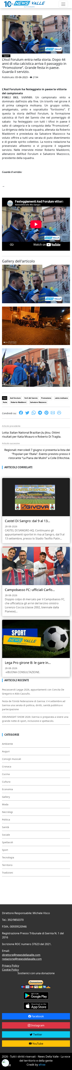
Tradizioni (7, 872)
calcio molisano (61, 398)
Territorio (7, 865)
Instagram (37, 1025)
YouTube (37, 1043)
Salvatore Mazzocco (38, 402)
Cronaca (6, 766)
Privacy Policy (10, 965)
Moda (5, 804)
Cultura (6, 781)
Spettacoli (7, 842)
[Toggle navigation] (63, 4)
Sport (6, 55)
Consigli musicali (11, 759)
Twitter (37, 1034)
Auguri (6, 751)
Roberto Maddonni (18, 402)
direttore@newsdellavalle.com (21, 955)
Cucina (6, 774)
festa (5, 402)
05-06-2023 (21, 77)
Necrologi (7, 812)
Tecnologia (8, 857)
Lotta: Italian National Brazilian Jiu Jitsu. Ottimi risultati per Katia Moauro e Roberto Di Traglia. (31, 434)
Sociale (6, 834)
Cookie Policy (10, 970)
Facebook (37, 1016)
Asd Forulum (15, 398)
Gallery (6, 796)
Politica (6, 819)
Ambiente (7, 743)
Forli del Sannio (31, 398)
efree (42, 1064)
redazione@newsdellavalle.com (22, 959)
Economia (7, 789)
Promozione (46, 398)
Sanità (5, 827)
